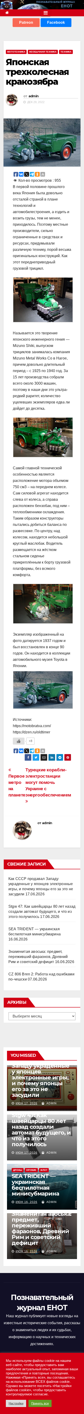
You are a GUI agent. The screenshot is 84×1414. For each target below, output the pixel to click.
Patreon (26, 22)
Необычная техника (42, 51)
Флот (43, 1170)
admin (33, 96)
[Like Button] (18, 741)
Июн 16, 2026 (26, 1202)
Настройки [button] (16, 1403)
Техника (65, 51)
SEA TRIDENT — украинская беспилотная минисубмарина (35, 1185)
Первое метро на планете (16, 785)
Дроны (17, 1170)
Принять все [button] (40, 1403)
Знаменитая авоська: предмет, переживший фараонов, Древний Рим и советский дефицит (38, 957)
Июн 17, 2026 (26, 1103)
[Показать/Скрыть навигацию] (46, 12)
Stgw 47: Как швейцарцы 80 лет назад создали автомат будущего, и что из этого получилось (41, 911)
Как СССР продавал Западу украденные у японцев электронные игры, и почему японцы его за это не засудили (40, 1077)
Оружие (31, 1170)
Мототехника (16, 51)
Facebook (56, 22)
